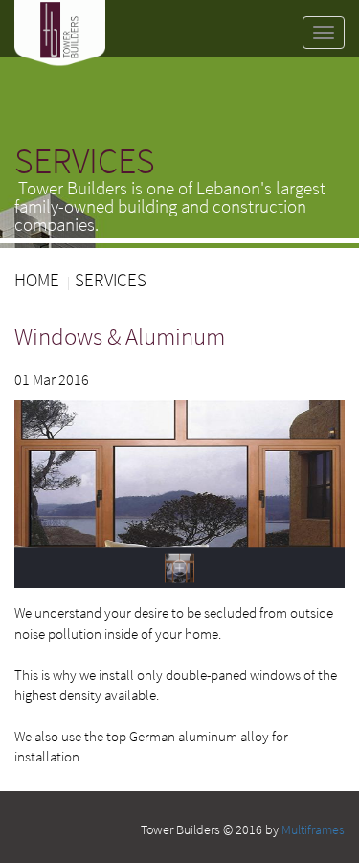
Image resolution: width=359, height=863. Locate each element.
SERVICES (110, 279)
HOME (36, 279)
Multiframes (313, 829)
